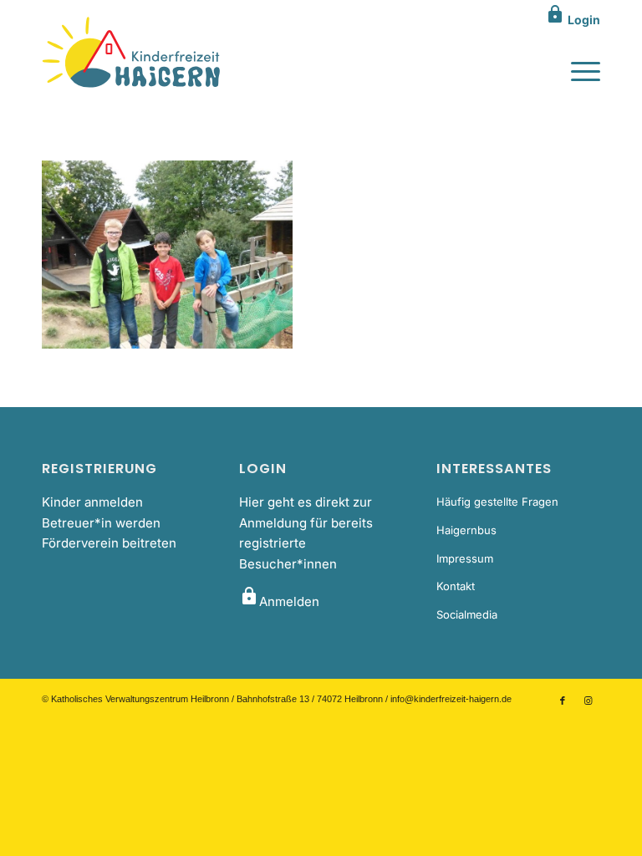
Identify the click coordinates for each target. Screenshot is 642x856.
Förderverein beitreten (109, 543)
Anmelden (279, 601)
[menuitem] (577, 70)
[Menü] (577, 70)
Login (572, 20)
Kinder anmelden (92, 502)
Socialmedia (466, 614)
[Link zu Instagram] (587, 700)
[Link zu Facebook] (562, 700)
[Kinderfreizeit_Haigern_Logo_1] (132, 53)
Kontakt (455, 586)
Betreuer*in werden (101, 523)
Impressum (464, 558)
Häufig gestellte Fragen (497, 501)
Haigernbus (466, 530)
